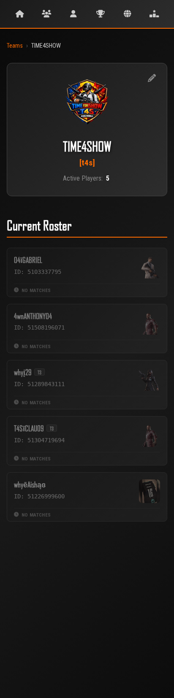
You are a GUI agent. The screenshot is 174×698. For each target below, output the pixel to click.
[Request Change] (151, 78)
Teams (15, 45)
